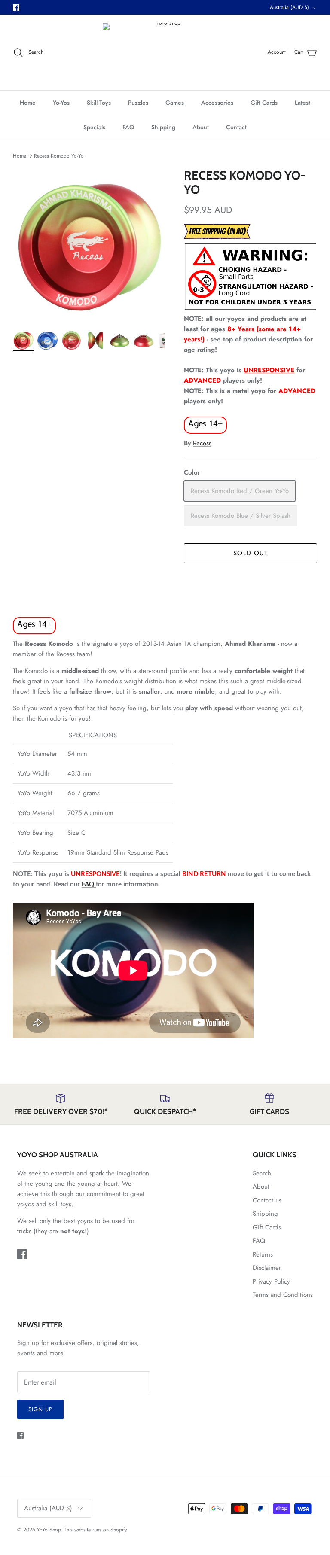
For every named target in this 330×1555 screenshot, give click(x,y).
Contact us (267, 1200)
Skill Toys (99, 102)
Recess (202, 443)
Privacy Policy (271, 1281)
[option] (89, 244)
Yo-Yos (61, 102)
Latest (302, 102)
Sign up (40, 1409)
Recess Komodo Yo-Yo (59, 156)
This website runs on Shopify (95, 1530)
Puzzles (138, 102)
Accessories (217, 102)
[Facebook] (16, 7)
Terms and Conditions (283, 1294)
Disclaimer (267, 1267)
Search (262, 1173)
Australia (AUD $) (289, 7)
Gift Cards (264, 102)
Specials (94, 127)
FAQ (128, 127)
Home (28, 102)
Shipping (163, 127)
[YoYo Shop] (165, 52)
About (200, 127)
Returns (263, 1254)
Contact (236, 127)
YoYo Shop (49, 1530)
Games (174, 102)
